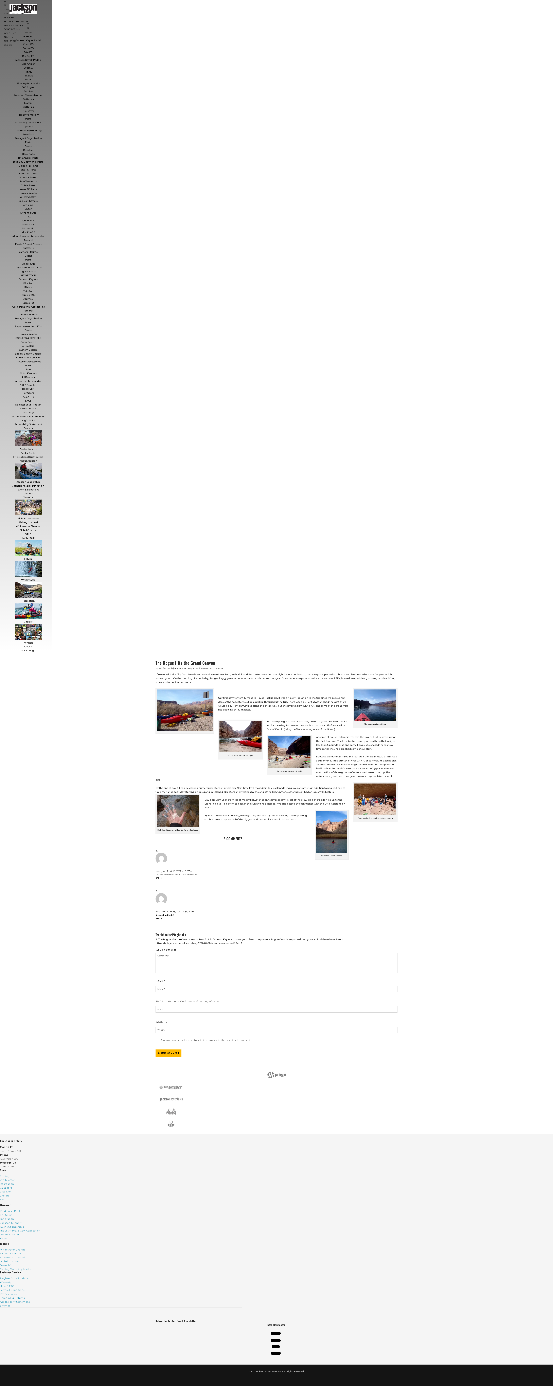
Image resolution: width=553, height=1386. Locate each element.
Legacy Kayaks (28, 193)
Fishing (28, 559)
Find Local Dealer (11, 1211)
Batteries (28, 107)
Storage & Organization (28, 318)
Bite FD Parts (28, 169)
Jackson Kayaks (28, 201)
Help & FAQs (8, 1286)
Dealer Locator (28, 449)
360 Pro (28, 91)
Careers (28, 493)
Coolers (28, 621)
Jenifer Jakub (166, 668)
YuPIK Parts (28, 185)
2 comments (216, 668)
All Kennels (28, 377)
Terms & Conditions (12, 1290)
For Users (28, 393)
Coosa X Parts (28, 177)
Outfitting (28, 248)
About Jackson (28, 461)
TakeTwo (28, 75)
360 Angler (28, 87)
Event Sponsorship (12, 1226)
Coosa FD (28, 48)
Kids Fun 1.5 (28, 232)
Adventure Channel (12, 1257)
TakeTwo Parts (28, 181)
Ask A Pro (28, 397)
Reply (159, 878)
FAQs (28, 400)
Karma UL (28, 228)
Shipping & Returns (12, 1298)
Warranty (28, 412)
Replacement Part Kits (28, 267)
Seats (28, 146)
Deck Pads (28, 154)
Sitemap (5, 1305)
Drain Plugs (28, 263)
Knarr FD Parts (28, 189)
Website (161, 1022)
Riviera (28, 287)
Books (28, 255)
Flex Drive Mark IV (28, 114)
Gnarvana (28, 220)
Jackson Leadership (28, 482)
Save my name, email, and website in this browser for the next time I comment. (205, 1040)
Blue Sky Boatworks (28, 83)
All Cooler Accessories (28, 361)
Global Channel (28, 530)
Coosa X (28, 67)
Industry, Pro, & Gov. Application (20, 1230)
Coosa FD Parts (28, 173)
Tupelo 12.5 (28, 295)
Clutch (28, 209)
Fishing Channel (28, 522)
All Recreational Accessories (28, 306)
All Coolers (28, 346)
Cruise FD (28, 303)
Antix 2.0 (28, 205)
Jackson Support (11, 1223)
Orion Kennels (28, 373)
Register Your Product (28, 404)
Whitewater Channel (28, 526)
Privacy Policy (8, 1294)
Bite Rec (28, 283)
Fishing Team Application (16, 1269)
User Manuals (28, 408)
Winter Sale (28, 538)
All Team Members (28, 518)
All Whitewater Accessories (28, 236)
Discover (5, 1191)
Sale (28, 369)
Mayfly (28, 71)
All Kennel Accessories (28, 381)
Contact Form (8, 1166)
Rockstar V (28, 224)
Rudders (28, 150)
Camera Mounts (28, 252)
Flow (28, 216)
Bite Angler (28, 63)
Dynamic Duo (28, 212)
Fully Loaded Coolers (28, 357)
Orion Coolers (28, 342)
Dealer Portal (28, 453)
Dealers (28, 428)
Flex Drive (28, 111)
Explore (5, 1195)
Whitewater (28, 580)
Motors (28, 103)
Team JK (28, 497)
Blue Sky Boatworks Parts (28, 161)
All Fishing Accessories (28, 122)
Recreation (28, 600)
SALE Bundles (28, 385)
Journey (28, 299)
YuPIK (28, 79)
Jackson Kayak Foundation (28, 485)
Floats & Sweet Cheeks (28, 244)
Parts (28, 118)
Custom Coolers (28, 349)
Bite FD (28, 52)
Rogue (191, 668)
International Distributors (28, 457)
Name (160, 981)
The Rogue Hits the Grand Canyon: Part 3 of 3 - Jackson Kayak (194, 939)
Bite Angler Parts (28, 158)
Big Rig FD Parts (28, 165)
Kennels (28, 642)
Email (161, 1001)
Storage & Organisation (28, 138)
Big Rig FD (28, 56)
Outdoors (6, 1187)
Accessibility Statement (28, 424)
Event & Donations (28, 489)
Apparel (28, 126)
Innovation (7, 1219)
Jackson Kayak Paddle (28, 60)
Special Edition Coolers (28, 353)
